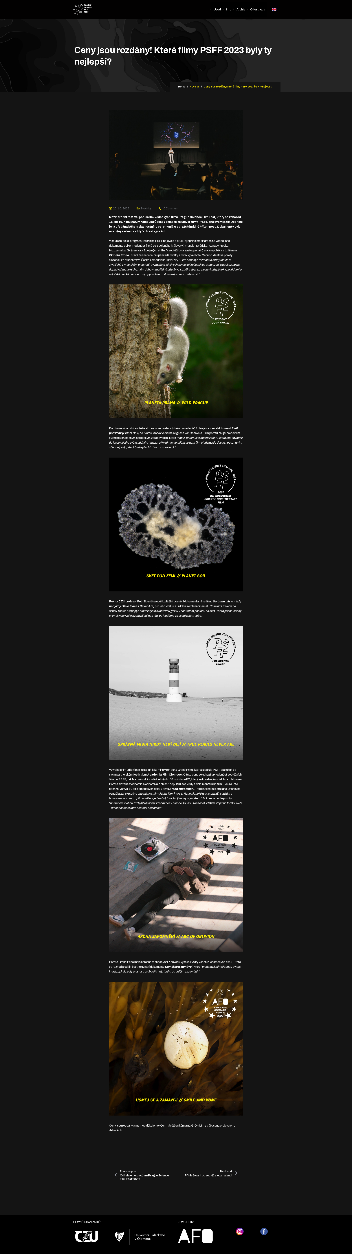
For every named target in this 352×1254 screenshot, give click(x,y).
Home (181, 86)
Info (228, 9)
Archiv (240, 9)
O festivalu (257, 9)
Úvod (217, 9)
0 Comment (171, 208)
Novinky (146, 208)
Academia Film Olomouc (164, 774)
